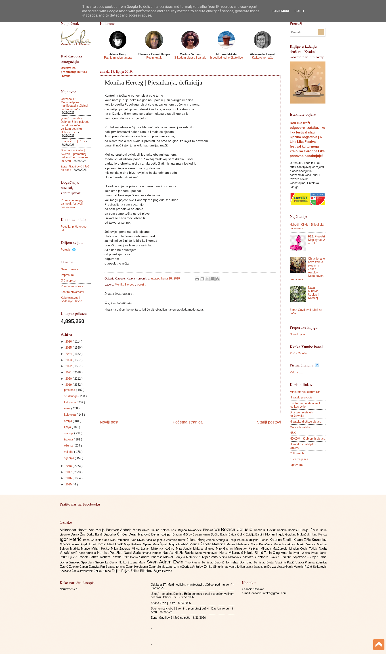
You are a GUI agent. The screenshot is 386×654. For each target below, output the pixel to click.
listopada (70, 402)
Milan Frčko (101, 548)
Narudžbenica (69, 269)
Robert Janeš (89, 557)
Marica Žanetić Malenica (208, 544)
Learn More (280, 11)
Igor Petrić (71, 539)
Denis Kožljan (161, 534)
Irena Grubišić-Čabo (96, 540)
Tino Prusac (193, 562)
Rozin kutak (154, 57)
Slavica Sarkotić (281, 557)
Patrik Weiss (302, 553)
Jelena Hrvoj (196, 540)
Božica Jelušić (237, 529)
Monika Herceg (125, 284)
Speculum (88, 562)
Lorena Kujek (80, 544)
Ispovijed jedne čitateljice (226, 57)
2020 (69, 378)
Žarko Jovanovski (83, 571)
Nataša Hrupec (152, 553)
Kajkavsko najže (262, 57)
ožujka (68, 445)
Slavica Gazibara (256, 557)
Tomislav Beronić (213, 562)
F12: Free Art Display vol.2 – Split (316, 240)
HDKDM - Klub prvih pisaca (307, 438)
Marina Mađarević (239, 544)
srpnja (68, 421)
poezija (141, 284)
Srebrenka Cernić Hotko (111, 562)
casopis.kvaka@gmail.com (269, 593)
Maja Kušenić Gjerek (138, 544)
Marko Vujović (307, 544)
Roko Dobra (131, 557)
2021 (69, 372)
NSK (293, 432)
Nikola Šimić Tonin (258, 553)
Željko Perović (162, 571)
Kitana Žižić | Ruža (73, 141)
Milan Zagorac (121, 548)
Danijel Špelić (310, 530)
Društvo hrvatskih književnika (301, 414)
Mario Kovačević (262, 544)
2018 (69, 466)
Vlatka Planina (306, 562)
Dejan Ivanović (140, 534)
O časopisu (68, 280)
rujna (67, 408)
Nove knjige (297, 334)
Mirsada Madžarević (275, 548)
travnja (69, 439)
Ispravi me (296, 464)
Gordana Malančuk (297, 534)
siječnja (69, 458)
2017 (69, 472)
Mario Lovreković (285, 544)
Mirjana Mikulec (204, 548)
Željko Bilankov (141, 571)
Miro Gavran (225, 548)
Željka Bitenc (103, 571)
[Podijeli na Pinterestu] (217, 279)
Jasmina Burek (176, 540)
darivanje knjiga (235, 566)
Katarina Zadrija (282, 540)
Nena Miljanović (231, 553)
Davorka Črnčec (115, 534)
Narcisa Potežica (110, 553)
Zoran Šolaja (157, 566)
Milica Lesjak (141, 548)
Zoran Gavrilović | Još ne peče (170, 617)
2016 (69, 478)
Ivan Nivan (138, 540)
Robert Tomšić (111, 557)
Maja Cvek (115, 544)
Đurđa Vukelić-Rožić (299, 566)
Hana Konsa (318, 534)
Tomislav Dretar (264, 562)
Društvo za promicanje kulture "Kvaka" (74, 72)
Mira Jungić (184, 548)
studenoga (71, 396)
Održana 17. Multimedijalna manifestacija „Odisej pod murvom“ (74, 104)
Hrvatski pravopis (301, 397)
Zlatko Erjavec (117, 566)
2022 (69, 366)
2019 (69, 384)
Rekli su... (296, 372)
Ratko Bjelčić (69, 557)
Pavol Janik (318, 553)
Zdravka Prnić (98, 566)
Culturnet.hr (297, 453)
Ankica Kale (169, 530)
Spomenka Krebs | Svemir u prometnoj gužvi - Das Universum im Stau (75, 155)
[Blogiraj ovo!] (202, 279)
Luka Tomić (98, 544)
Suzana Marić (137, 562)
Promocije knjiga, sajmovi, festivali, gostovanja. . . (72, 204)
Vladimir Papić (285, 562)
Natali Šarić (133, 553)
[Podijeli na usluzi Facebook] (212, 279)
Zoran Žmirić (174, 566)
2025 (69, 347)
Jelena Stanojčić (217, 540)
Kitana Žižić (303, 540)
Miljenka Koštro (163, 548)
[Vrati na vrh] (378, 645)
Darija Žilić (79, 534)
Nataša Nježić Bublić (179, 553)
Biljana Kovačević (190, 530)
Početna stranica (188, 422)
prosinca (70, 390)
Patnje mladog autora (118, 57)
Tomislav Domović (239, 562)
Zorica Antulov (193, 566)
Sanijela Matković (187, 557)
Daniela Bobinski (288, 530)
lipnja (68, 427)
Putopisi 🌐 (68, 249)
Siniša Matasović (231, 557)
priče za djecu (274, 566)
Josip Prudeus (239, 540)
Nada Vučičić (87, 553)
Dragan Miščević (183, 534)
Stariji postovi (269, 422)
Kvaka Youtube (298, 353)
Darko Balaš (95, 534)
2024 (69, 354)
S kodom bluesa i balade (190, 57)
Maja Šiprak (161, 544)
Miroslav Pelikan (247, 548)
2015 (69, 484)
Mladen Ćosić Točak (304, 548)
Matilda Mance (81, 548)
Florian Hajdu (275, 534)
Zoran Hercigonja (137, 566)
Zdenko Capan (79, 566)
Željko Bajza (121, 571)
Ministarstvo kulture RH (305, 392)
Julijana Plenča (259, 540)
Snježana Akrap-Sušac (310, 557)
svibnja (69, 433)
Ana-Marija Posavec (104, 530)
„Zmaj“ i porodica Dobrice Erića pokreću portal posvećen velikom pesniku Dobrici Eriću (75, 125)
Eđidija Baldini (255, 534)
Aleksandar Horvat (74, 530)
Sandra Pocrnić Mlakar (156, 557)
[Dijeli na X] (207, 279)
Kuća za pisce (299, 459)
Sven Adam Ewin (166, 561)
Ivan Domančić (120, 540)
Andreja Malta (131, 530)
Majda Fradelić (179, 544)
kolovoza (70, 414)
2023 (69, 360)
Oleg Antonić (283, 553)
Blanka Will (212, 530)
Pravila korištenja (72, 286)
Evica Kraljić (237, 534)
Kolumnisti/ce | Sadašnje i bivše (71, 299)
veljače (69, 451)
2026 (69, 341)
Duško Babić (219, 534)
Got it (299, 11)
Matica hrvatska (300, 427)
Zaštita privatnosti (72, 292)
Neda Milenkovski (207, 553)
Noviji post (109, 422)
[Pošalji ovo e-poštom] (197, 279)
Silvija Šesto (209, 557)
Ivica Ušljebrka (156, 540)
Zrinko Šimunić (214, 566)
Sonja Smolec (70, 562)
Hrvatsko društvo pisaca (305, 421)
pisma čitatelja (255, 566)
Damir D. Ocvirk (265, 530)
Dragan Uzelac (203, 534)
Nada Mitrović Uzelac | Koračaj (313, 293)
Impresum (67, 275)
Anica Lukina (151, 530)
